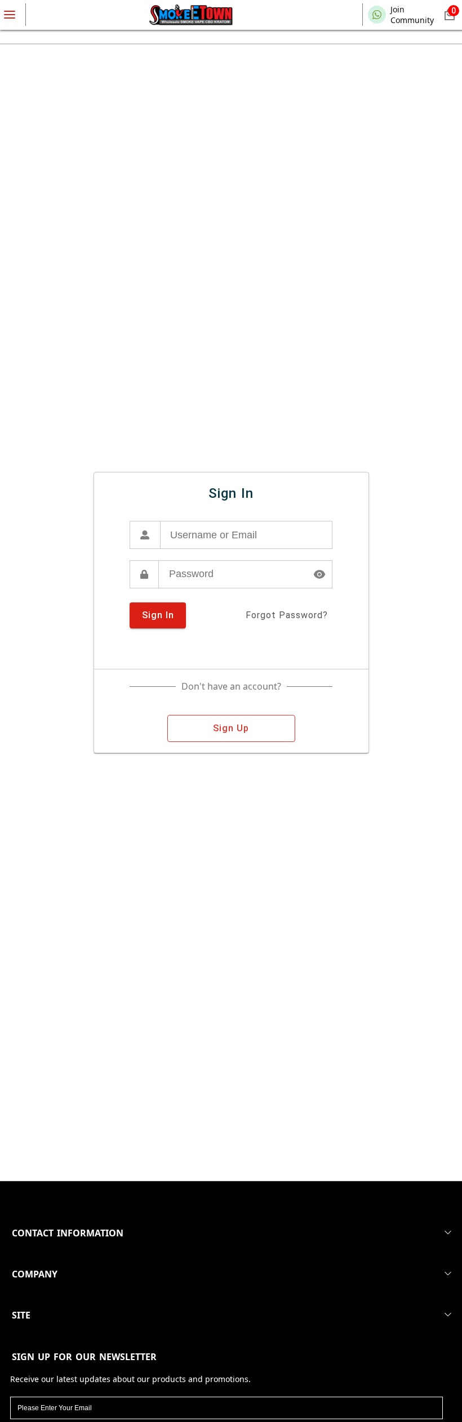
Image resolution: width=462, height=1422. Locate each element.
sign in (158, 615)
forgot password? (287, 615)
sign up (231, 728)
